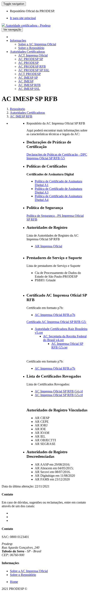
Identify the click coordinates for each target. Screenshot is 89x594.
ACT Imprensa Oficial (33, 55)
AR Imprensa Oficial (48, 246)
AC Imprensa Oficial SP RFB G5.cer (67, 345)
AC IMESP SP (28, 77)
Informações (18, 40)
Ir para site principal (23, 18)
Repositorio (17, 109)
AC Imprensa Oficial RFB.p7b (55, 315)
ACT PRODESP (29, 74)
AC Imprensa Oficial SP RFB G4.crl (59, 391)
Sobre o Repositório (31, 48)
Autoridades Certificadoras (27, 51)
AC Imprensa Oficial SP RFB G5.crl (59, 395)
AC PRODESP (28, 63)
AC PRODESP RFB (32, 66)
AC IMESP (26, 81)
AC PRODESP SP (30, 59)
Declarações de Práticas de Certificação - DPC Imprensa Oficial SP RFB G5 (56, 156)
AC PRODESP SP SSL (33, 70)
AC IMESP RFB (29, 85)
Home (14, 581)
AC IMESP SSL (29, 88)
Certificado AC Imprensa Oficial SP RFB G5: (56, 322)
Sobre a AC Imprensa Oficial (37, 44)
